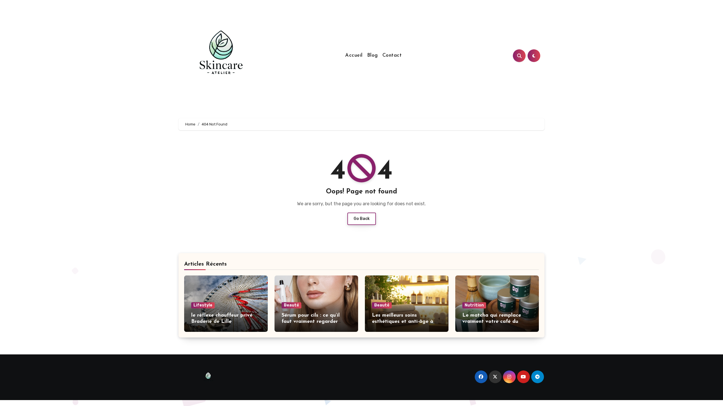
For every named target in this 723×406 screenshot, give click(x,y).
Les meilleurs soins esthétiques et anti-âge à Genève (402, 321)
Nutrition (474, 305)
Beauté (291, 305)
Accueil (354, 55)
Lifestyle (202, 305)
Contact (392, 55)
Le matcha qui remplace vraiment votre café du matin (491, 321)
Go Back (362, 218)
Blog (372, 55)
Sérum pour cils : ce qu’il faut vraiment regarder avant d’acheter (311, 321)
